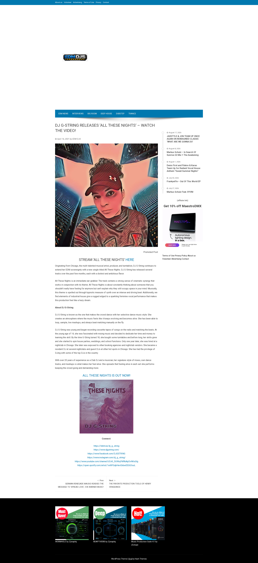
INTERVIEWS (78, 113)
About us (58, 2)
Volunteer (67, 2)
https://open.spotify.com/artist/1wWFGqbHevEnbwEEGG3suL (106, 465)
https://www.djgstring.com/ (106, 449)
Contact (106, 2)
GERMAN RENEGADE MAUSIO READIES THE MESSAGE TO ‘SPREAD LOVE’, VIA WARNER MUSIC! (81, 483)
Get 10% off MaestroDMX (182, 206)
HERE (130, 260)
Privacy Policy (181, 255)
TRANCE (132, 113)
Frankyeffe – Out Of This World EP (184, 181)
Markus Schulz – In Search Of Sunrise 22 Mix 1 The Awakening (183, 153)
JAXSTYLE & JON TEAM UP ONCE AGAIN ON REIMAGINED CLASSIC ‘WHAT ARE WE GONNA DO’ (183, 139)
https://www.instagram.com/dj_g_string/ (106, 457)
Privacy (98, 2)
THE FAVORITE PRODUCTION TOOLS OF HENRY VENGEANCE (130, 483)
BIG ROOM (92, 113)
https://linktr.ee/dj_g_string (106, 446)
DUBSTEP (120, 113)
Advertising (77, 2)
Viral (130, 559)
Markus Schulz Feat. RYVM (180, 192)
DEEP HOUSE (106, 113)
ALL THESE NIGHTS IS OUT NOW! (106, 375)
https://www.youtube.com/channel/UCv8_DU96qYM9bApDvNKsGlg (106, 461)
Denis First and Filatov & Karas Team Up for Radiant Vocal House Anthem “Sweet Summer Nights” (183, 168)
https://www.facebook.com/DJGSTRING (106, 453)
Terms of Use (89, 2)
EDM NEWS (63, 113)
